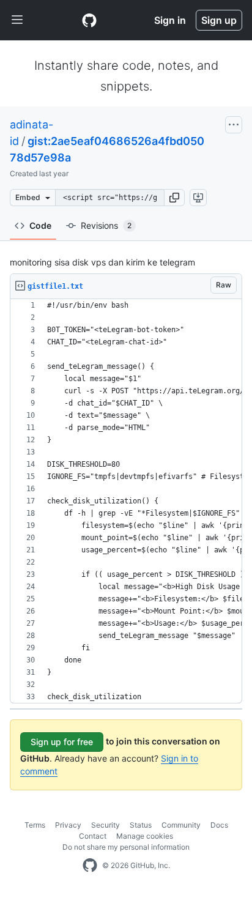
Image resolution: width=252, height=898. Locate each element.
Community (181, 824)
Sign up (219, 20)
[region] (126, 501)
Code (40, 225)
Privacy (68, 824)
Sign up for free (62, 742)
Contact (92, 835)
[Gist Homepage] (89, 20)
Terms (34, 824)
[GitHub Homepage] (90, 866)
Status (141, 824)
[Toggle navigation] (17, 20)
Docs (219, 824)
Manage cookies (144, 835)
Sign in (170, 20)
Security (105, 824)
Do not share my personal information (126, 847)
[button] (174, 197)
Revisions (106, 225)
